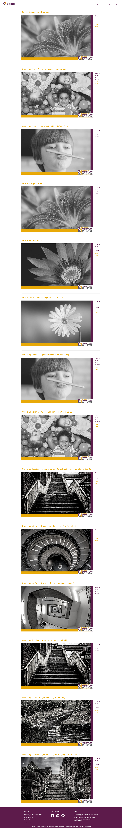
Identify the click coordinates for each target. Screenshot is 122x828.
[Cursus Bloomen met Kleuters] (57, 37)
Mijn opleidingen (95, 4)
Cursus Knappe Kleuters (33, 183)
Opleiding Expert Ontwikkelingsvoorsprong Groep (44, 69)
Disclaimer (88, 826)
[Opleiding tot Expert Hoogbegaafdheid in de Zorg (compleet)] (57, 551)
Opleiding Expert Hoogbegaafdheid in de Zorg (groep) (46, 354)
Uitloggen (115, 4)
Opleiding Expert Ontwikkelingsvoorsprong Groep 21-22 (47, 411)
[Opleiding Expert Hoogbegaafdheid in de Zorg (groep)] (57, 380)
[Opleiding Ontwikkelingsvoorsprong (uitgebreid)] (57, 723)
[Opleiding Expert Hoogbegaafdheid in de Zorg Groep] (57, 152)
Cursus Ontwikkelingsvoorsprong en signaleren (43, 297)
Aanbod (74, 4)
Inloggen (109, 4)
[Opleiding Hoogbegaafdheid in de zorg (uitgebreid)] (57, 666)
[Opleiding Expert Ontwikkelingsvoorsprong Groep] (57, 95)
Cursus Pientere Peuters (32, 240)
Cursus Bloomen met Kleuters (35, 12)
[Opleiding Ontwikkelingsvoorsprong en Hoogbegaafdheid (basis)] (57, 780)
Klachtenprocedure (69, 826)
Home (62, 4)
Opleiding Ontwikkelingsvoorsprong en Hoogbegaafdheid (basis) (51, 754)
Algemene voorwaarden (59, 826)
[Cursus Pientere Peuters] (57, 266)
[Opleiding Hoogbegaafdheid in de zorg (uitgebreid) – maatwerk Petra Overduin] (57, 494)
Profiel (103, 4)
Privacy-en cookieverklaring (80, 826)
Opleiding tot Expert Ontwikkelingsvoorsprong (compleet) (48, 583)
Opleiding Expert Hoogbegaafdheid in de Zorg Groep (45, 126)
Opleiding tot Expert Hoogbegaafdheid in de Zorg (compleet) (49, 526)
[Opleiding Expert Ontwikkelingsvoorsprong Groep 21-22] (57, 437)
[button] (77, 4)
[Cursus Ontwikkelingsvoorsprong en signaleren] (57, 323)
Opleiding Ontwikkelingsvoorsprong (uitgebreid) (43, 697)
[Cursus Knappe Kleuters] (57, 209)
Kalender (68, 4)
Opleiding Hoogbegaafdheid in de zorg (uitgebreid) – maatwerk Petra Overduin (57, 468)
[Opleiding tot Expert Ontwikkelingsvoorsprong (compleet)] (57, 609)
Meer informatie (83, 4)
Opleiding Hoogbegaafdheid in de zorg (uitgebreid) (44, 640)
